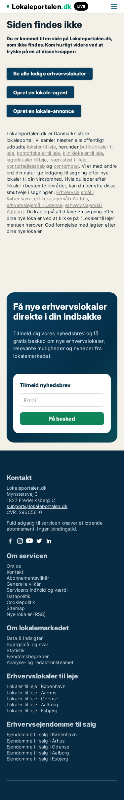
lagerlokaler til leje (27, 159)
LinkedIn (48, 541)
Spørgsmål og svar (27, 644)
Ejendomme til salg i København (42, 734)
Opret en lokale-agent (40, 92)
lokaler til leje (41, 147)
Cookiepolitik (21, 602)
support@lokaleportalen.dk (37, 506)
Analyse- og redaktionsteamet (40, 662)
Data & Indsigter (25, 638)
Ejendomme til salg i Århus (35, 741)
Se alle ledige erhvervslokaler (49, 73)
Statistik (16, 650)
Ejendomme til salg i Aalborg (38, 752)
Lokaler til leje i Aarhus (31, 692)
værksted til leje (68, 159)
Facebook (10, 541)
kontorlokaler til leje (38, 153)
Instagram (19, 541)
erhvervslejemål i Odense (34, 205)
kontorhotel (66, 166)
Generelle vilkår (24, 584)
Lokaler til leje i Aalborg (32, 704)
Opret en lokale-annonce (43, 111)
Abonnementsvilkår (28, 578)
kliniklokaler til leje (83, 153)
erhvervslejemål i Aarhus (61, 198)
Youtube (29, 541)
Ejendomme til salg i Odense (38, 747)
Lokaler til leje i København (36, 686)
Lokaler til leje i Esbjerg (32, 710)
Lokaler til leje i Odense (32, 698)
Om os (14, 566)
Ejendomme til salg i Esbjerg (38, 758)
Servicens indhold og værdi (37, 590)
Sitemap (16, 608)
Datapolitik (18, 596)
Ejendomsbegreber (28, 656)
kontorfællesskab (26, 166)
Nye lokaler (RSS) (26, 614)
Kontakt (15, 572)
